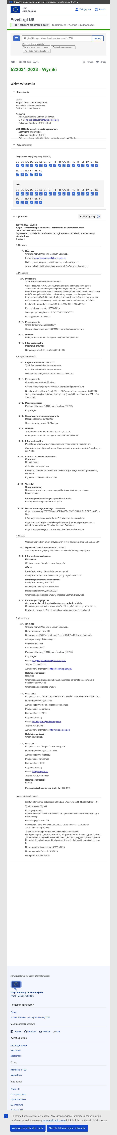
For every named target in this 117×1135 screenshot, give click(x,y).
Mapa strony (16, 1075)
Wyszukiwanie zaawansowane (35, 47)
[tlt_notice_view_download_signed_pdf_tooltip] (17, 165)
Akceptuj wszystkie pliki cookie (28, 1128)
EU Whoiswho (17, 1105)
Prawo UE (15, 1089)
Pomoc (14, 1012)
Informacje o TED (18, 1070)
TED (13, 62)
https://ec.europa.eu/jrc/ (61, 669)
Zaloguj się (85, 9)
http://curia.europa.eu (60, 730)
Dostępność (16, 1056)
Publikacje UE (17, 1110)
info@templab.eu (40, 771)
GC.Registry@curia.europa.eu (46, 721)
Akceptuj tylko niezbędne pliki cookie (67, 1128)
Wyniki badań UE (18, 1099)
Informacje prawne (19, 1045)
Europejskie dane (18, 1094)
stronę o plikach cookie (54, 1120)
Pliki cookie (16, 1050)
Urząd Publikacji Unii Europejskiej (27, 992)
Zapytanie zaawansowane (63, 47)
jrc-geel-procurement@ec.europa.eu (42, 120)
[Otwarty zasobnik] (14, 82)
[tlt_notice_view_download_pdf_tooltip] (17, 194)
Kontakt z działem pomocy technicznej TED (30, 1017)
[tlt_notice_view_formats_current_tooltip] (98, 216)
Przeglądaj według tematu (35, 51)
